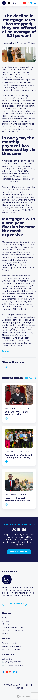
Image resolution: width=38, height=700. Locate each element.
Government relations (12, 630)
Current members (10, 643)
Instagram (28, 3)
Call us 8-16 (7, 659)
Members (6, 624)
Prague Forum (4, 3)
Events (5, 621)
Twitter (31, 3)
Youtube (24, 3)
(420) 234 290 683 (12, 662)
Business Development (13, 627)
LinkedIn (35, 3)
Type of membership (12, 646)
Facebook (21, 3)
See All (28, 378)
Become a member (19, 552)
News (4, 618)
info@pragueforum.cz (14, 665)
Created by (12, 696)
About (5, 633)
